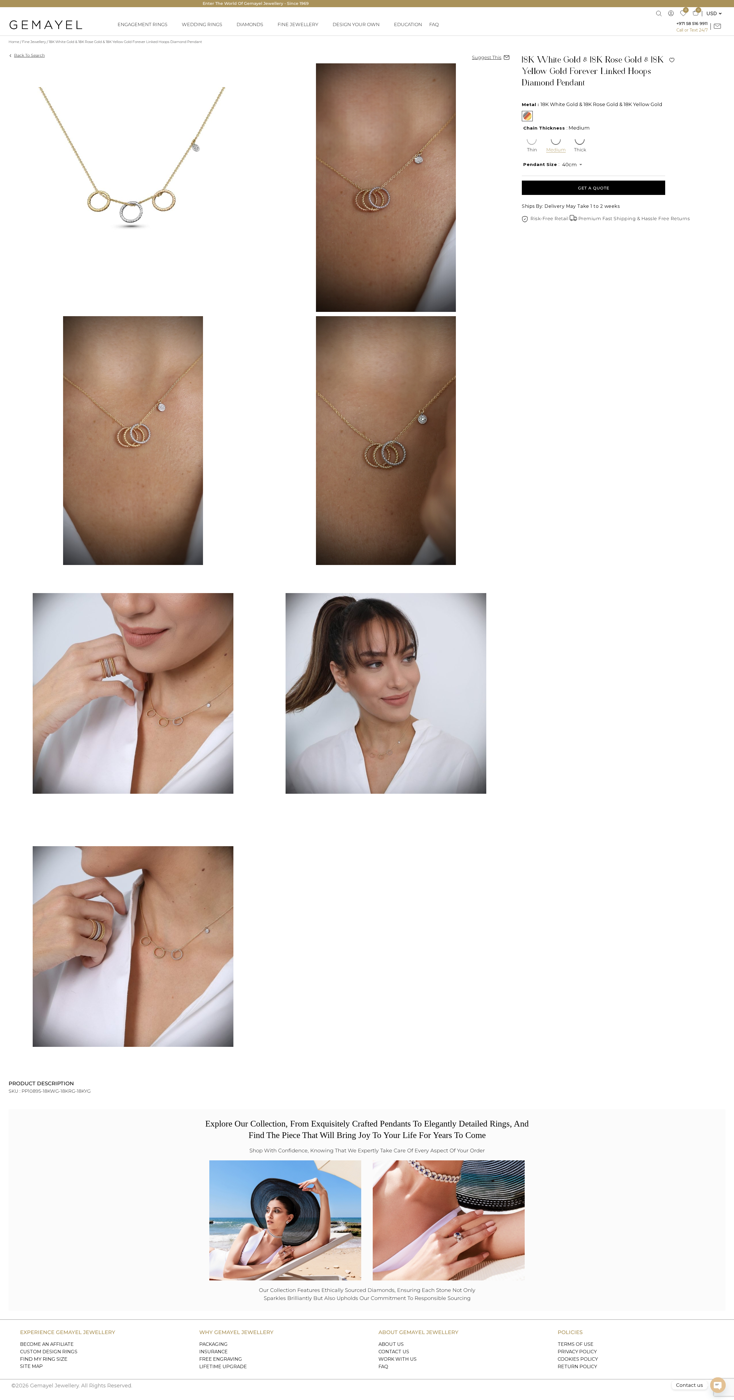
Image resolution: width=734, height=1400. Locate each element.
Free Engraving (220, 1359)
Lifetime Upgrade (223, 1366)
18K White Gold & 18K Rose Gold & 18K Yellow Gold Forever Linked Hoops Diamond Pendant (125, 42)
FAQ (434, 24)
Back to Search (29, 55)
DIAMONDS (250, 24)
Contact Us (393, 1351)
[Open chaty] (718, 1385)
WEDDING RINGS (202, 24)
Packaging (213, 1344)
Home (14, 42)
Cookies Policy (578, 1359)
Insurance (213, 1351)
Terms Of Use (576, 1344)
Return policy (577, 1366)
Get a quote (593, 188)
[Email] (718, 27)
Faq (383, 1366)
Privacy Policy (577, 1351)
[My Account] (671, 13)
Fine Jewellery (34, 42)
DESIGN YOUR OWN (356, 24)
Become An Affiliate (47, 1344)
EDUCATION (408, 24)
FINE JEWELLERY (298, 24)
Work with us (397, 1359)
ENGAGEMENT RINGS (142, 24)
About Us (391, 1344)
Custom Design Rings (48, 1351)
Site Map (31, 1366)
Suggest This (486, 57)
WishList (672, 60)
